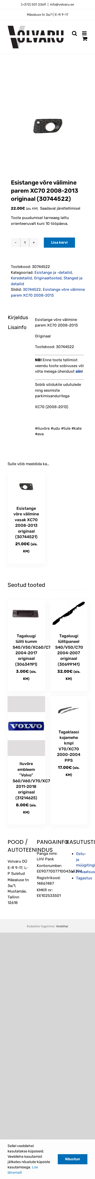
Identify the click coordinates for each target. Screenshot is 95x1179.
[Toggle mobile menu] (84, 33)
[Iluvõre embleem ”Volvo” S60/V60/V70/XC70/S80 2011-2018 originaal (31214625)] (26, 726)
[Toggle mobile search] (74, 33)
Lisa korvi (59, 242)
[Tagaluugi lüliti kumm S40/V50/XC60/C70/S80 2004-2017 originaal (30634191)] (26, 614)
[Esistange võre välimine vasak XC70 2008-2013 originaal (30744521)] (26, 487)
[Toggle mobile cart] (84, 38)
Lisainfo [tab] (14, 327)
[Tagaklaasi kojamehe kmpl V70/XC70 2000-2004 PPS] (69, 710)
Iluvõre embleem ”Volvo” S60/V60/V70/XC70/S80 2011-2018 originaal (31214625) (38, 780)
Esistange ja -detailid (53, 272)
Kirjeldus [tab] (14, 317)
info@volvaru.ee (62, 4)
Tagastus (84, 878)
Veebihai (62, 926)
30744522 (32, 289)
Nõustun (72, 1159)
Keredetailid (21, 278)
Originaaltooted (48, 278)
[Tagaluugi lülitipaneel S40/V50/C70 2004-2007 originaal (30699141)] (69, 614)
